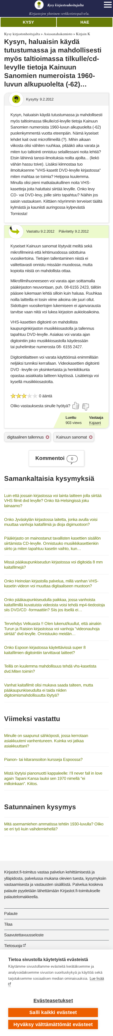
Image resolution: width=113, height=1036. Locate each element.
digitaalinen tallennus (25, 437)
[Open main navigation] (108, 5)
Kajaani (95, 423)
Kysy (28, 22)
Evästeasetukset (53, 1000)
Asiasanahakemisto (58, 33)
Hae (84, 22)
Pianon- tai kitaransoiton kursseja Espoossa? (43, 759)
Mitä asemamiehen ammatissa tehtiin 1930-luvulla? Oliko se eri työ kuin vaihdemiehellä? (53, 826)
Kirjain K (83, 33)
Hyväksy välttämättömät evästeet (53, 1024)
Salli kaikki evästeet (53, 1012)
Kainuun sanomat (71, 437)
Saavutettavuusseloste (24, 934)
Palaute (11, 913)
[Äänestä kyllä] (76, 405)
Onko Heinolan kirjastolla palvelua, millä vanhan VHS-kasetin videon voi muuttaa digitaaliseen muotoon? (51, 583)
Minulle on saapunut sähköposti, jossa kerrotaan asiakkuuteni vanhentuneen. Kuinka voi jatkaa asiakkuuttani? (46, 740)
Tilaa (8, 924)
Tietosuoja (13, 945)
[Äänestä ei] (85, 407)
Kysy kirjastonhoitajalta (22, 33)
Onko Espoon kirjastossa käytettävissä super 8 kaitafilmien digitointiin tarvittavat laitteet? (45, 650)
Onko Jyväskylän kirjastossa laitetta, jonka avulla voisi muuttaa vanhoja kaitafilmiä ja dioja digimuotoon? (50, 522)
